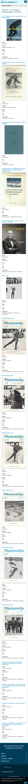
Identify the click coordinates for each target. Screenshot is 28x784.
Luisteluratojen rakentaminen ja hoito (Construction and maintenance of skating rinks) (13, 170)
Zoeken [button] (3, 753)
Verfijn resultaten (6, 5)
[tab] (14, 6)
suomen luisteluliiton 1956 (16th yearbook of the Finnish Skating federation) (12, 663)
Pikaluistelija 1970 (7, 433)
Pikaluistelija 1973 (7, 604)
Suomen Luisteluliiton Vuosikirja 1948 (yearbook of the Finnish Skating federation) (13, 724)
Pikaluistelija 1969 (7, 375)
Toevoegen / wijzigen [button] (7, 758)
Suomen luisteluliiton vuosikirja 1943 (13, 703)
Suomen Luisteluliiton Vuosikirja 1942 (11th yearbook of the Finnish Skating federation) (13, 686)
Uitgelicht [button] (3, 756)
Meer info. (20, 780)
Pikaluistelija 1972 (7, 547)
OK (25, 782)
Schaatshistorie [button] (5, 761)
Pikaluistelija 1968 (7, 318)
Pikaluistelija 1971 (7, 490)
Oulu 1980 (5, 275)
